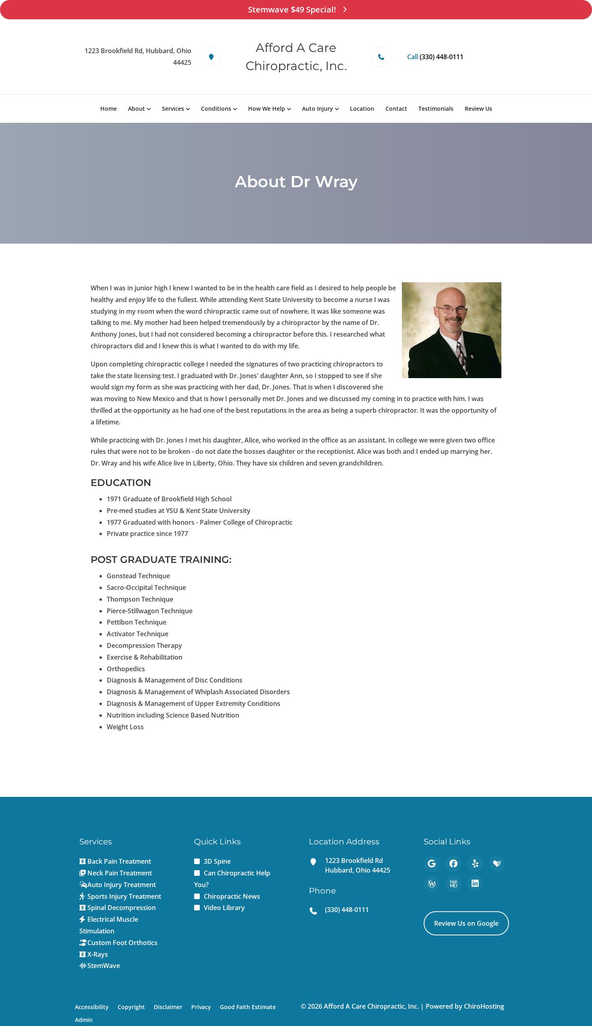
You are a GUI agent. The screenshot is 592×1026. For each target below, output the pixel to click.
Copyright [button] (131, 1007)
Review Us (478, 108)
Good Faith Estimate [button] (248, 1007)
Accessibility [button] (92, 1007)
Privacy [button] (201, 1007)
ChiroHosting (484, 1006)
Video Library (224, 907)
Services (173, 108)
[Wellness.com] (432, 883)
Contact (396, 108)
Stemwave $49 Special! (292, 9)
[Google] (432, 864)
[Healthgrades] (497, 864)
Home (108, 108)
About (136, 108)
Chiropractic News (232, 896)
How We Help (266, 108)
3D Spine (217, 861)
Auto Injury (317, 108)
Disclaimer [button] (168, 1007)
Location (362, 108)
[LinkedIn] (475, 883)
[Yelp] (475, 864)
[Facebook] (453, 864)
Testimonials (435, 108)
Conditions (216, 108)
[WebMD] (453, 883)
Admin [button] (84, 1020)
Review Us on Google (466, 923)
